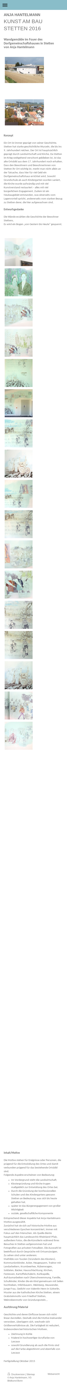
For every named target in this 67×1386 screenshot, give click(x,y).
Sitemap (30, 1374)
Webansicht (54, 1374)
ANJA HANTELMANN (22, 15)
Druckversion (18, 1374)
